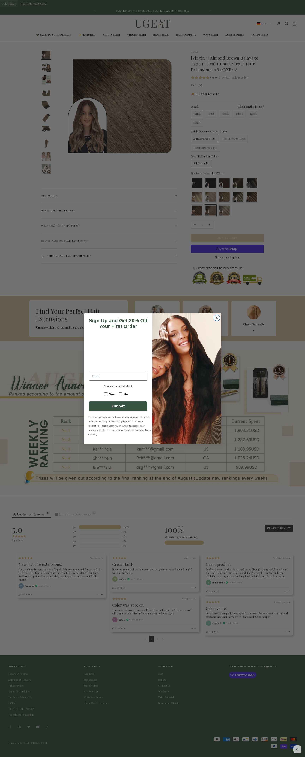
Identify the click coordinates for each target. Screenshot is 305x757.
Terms (148, 430)
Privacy (93, 435)
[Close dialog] (217, 318)
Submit (118, 406)
